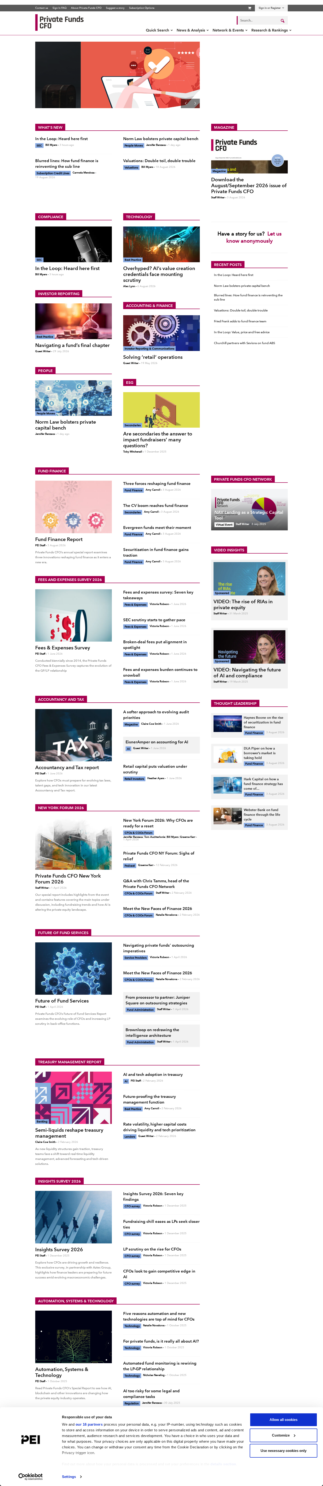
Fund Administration (140, 1009)
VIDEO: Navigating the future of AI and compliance (247, 673)
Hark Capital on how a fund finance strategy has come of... (263, 784)
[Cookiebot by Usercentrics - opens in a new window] (30, 1476)
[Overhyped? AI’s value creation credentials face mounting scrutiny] (161, 244)
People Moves (134, 145)
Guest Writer (43, 351)
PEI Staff (40, 545)
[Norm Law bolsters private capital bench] (73, 398)
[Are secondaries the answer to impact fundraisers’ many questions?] (161, 410)
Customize (281, 1435)
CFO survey (132, 1206)
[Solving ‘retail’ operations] (161, 333)
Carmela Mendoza (84, 172)
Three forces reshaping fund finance (157, 483)
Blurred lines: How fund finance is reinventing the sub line (248, 297)
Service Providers (136, 957)
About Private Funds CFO (86, 7)
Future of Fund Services (62, 1001)
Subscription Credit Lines (53, 173)
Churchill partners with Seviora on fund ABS (244, 343)
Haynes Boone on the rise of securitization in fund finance (263, 722)
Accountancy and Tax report (67, 767)
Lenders (130, 1136)
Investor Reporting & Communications (149, 348)
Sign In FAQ (59, 7)
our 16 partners (89, 1424)
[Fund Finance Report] (73, 507)
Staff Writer (218, 197)
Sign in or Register (270, 7)
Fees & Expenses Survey (62, 648)
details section (223, 1464)
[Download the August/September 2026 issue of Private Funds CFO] (249, 155)
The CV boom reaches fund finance (155, 505)
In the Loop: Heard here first (61, 138)
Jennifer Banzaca (156, 144)
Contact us (41, 7)
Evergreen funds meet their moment (157, 527)
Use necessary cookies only (283, 1451)
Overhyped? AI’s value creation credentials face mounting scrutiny (159, 274)
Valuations (131, 167)
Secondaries (133, 425)
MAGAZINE (224, 127)
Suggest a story (115, 7)
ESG (129, 382)
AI (128, 748)
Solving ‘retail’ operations (153, 357)
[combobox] (262, 20)
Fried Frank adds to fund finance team (240, 321)
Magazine (219, 171)
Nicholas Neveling (154, 1375)
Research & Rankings (269, 30)
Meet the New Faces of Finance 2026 (157, 908)
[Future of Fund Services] (73, 968)
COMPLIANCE (50, 217)
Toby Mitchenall (132, 451)
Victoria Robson (159, 604)
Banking (42, 1121)
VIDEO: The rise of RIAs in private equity (243, 604)
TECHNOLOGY (139, 217)
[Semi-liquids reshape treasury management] (73, 1098)
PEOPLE (45, 370)
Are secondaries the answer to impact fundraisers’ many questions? (157, 439)
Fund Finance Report (59, 539)
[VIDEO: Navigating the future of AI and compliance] (249, 647)
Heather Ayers (155, 778)
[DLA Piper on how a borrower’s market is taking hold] (228, 754)
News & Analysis (191, 30)
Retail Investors (134, 779)
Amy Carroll (153, 489)
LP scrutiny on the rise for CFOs (152, 1249)
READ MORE (62, 94)
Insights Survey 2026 (59, 1249)
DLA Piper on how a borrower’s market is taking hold (259, 753)
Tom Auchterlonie (154, 836)
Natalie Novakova (166, 914)
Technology (132, 1326)
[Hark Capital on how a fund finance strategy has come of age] (228, 785)
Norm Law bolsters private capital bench (160, 138)
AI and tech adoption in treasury (153, 1074)
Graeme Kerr (187, 836)
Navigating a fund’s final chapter (72, 345)
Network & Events (228, 30)
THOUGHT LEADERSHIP (235, 703)
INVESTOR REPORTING (58, 294)
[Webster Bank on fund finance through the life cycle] (228, 816)
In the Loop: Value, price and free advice (242, 332)
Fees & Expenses (135, 604)
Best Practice (45, 336)
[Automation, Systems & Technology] (73, 1337)
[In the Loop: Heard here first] (73, 244)
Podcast (130, 865)
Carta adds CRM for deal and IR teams (89, 70)
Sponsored (222, 593)
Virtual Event (224, 524)
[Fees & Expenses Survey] (73, 615)
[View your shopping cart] (249, 7)
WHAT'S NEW (50, 127)
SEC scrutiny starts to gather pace (154, 619)
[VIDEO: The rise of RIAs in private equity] (249, 578)
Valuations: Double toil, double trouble (159, 160)
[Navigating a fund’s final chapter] (73, 321)
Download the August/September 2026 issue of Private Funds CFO (249, 185)
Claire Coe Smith (151, 723)
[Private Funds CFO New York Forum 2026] (73, 843)
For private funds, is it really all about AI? (161, 1341)
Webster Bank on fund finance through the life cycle (262, 814)
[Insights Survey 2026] (73, 1217)
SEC (39, 145)
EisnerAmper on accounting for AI (157, 742)
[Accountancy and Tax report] (73, 735)
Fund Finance (133, 490)
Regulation (132, 1403)
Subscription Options (141, 7)
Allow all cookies (283, 1420)
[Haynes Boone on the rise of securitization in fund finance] (228, 723)
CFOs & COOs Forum (139, 832)
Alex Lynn (129, 286)
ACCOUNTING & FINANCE (149, 305)
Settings (69, 1477)
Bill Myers (51, 144)
